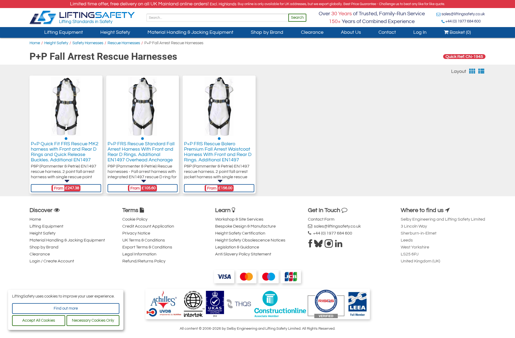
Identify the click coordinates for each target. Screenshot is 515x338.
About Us (351, 32)
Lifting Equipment (63, 32)
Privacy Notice (136, 233)
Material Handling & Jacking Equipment (190, 32)
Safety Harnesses (87, 43)
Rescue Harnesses (124, 43)
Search (297, 18)
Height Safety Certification (240, 233)
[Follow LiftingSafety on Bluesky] (318, 245)
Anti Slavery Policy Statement (243, 254)
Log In (419, 32)
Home (35, 43)
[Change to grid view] (472, 71)
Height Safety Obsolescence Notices (250, 240)
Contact (387, 32)
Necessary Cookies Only (93, 320)
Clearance (312, 32)
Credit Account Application (148, 226)
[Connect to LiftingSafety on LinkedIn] (338, 245)
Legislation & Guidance (237, 247)
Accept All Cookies (38, 320)
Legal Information (139, 254)
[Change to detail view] (481, 71)
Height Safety (115, 32)
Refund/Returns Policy (143, 261)
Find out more (66, 308)
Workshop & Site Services (239, 219)
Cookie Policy (135, 219)
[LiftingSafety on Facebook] (310, 245)
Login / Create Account (52, 261)
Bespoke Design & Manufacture (245, 226)
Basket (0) (459, 32)
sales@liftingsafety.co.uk (463, 14)
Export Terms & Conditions (147, 247)
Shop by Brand (267, 32)
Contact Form (321, 219)
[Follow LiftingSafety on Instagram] (329, 245)
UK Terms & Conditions (143, 240)
